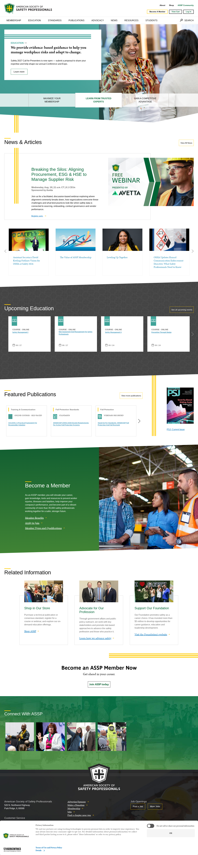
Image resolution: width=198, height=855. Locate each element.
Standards (55, 20)
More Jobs (155, 806)
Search (189, 20)
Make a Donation (75, 805)
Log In (188, 12)
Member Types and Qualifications (43, 528)
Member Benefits (34, 518)
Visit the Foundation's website (151, 634)
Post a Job (138, 806)
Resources (131, 20)
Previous (5, 251)
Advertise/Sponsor (76, 801)
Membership (13, 20)
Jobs (69, 811)
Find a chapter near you (79, 815)
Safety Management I (20, 332)
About (162, 5)
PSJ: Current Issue (176, 429)
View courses (20, 76)
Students (151, 20)
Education (34, 20)
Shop (171, 5)
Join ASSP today (99, 684)
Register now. (37, 215)
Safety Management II (113, 332)
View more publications (131, 396)
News (114, 20)
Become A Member (157, 12)
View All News (186, 143)
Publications (76, 20)
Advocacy (97, 20)
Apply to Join (32, 523)
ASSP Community (186, 5)
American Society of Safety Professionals (28, 8)
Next (193, 251)
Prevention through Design (161, 332)
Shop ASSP (30, 631)
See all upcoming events (181, 310)
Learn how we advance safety (95, 638)
